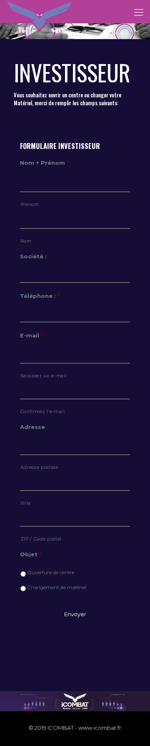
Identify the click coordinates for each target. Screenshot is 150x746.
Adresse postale (39, 467)
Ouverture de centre (51, 572)
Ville (25, 503)
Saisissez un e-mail (43, 376)
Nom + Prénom (44, 162)
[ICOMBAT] (39, 10)
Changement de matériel (57, 587)
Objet (30, 554)
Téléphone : (40, 295)
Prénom (29, 204)
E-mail (31, 335)
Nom (26, 241)
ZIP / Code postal (41, 539)
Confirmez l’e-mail (42, 411)
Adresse (32, 427)
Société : (33, 256)
